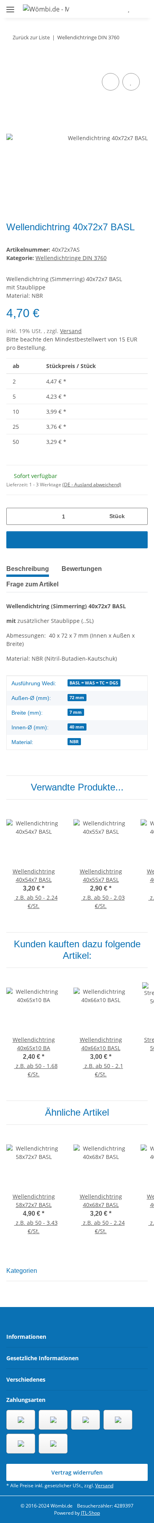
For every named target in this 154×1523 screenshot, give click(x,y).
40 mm (76, 727)
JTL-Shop (90, 1513)
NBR (74, 741)
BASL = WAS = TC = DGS (93, 683)
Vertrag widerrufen (77, 1472)
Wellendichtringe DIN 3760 (71, 258)
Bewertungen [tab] (82, 568)
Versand (71, 331)
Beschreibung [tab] (27, 568)
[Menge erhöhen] (138, 516)
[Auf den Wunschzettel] (131, 82)
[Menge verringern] (15, 516)
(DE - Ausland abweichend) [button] (91, 484)
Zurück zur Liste (31, 37)
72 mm (76, 697)
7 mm (75, 712)
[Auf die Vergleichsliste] (110, 82)
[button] (105, 9)
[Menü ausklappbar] (10, 6)
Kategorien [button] (21, 1270)
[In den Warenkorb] (12, 62)
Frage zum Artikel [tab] (32, 584)
